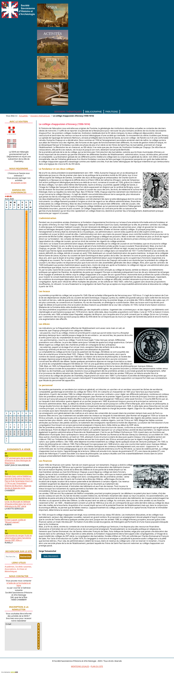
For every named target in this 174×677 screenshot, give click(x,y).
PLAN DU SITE (97, 666)
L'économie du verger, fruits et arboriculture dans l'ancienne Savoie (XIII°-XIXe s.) (18, 538)
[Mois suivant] (11, 196)
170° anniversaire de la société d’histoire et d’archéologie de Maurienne (18, 460)
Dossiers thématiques (68, 111)
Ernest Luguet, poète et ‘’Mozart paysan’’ (15, 520)
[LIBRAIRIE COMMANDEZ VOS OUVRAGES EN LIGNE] (52, 106)
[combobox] (12, 556)
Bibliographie (93, 111)
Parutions (111, 111)
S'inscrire (38, 636)
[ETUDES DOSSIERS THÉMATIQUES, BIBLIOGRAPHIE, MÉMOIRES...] (52, 80)
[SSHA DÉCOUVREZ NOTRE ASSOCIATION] (52, 27)
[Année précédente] (6, 196)
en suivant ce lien (18, 182)
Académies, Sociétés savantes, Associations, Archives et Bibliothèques (18, 569)
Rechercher (25, 556)
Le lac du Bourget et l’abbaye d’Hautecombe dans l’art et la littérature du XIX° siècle (18, 504)
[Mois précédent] (7, 196)
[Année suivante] (9, 196)
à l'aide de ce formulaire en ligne (19, 584)
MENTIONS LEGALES (80, 666)
